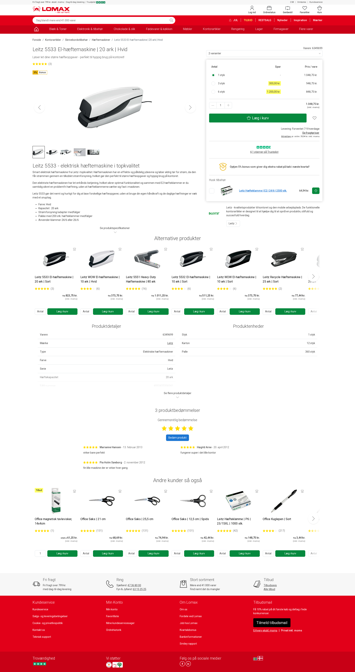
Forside (37, 39)
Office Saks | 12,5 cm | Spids (190, 519)
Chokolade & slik (124, 29)
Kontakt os (39, 629)
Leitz (232, 223)
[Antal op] (228, 105)
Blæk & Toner (58, 29)
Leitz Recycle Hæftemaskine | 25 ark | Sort (282, 279)
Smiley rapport (188, 643)
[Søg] (171, 20)
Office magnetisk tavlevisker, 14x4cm (53, 521)
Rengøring (237, 29)
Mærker (317, 20)
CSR (292, 2)
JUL (235, 20)
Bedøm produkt (177, 437)
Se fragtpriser (310, 132)
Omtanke (301, 2)
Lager (259, 29)
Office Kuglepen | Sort (277, 519)
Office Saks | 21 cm (93, 519)
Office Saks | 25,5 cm (139, 519)
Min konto (112, 609)
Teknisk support (42, 636)
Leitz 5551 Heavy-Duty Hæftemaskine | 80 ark (141, 279)
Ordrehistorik (113, 629)
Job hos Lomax (188, 623)
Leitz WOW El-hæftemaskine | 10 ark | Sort (236, 279)
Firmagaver (281, 29)
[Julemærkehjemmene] (109, 665)
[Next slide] (313, 276)
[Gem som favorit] (74, 249)
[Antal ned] (213, 105)
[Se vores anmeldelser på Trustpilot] (39, 664)
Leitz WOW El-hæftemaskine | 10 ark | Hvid (100, 279)
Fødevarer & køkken (159, 29)
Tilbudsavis (270, 585)
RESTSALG (264, 20)
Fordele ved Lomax (191, 616)
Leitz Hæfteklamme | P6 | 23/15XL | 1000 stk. (234, 521)
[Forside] (36, 29)
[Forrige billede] (39, 107)
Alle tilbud (269, 589)
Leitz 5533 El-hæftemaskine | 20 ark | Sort (54, 279)
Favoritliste (112, 616)
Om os (183, 609)
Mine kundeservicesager (120, 623)
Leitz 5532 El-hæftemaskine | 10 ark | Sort (191, 279)
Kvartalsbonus (188, 629)
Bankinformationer (191, 636)
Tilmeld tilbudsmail (271, 622)
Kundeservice (316, 2)
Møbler (187, 29)
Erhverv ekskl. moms (265, 630)
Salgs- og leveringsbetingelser (50, 616)
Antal (40, 311)
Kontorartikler (212, 29)
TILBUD (248, 20)
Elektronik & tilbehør (90, 29)
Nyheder (282, 20)
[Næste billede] (190, 107)
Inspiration (300, 20)
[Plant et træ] (117, 665)
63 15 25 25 (139, 589)
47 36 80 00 (134, 585)
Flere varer (306, 29)
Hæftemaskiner (101, 39)
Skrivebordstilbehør (76, 39)
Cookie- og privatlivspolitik (48, 623)
